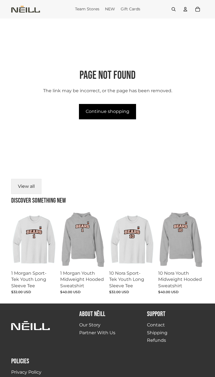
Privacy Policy (26, 372)
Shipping (157, 332)
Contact (156, 325)
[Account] (185, 9)
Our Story (90, 325)
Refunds (156, 340)
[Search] (173, 9)
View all (26, 186)
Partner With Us (97, 332)
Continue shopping (107, 111)
